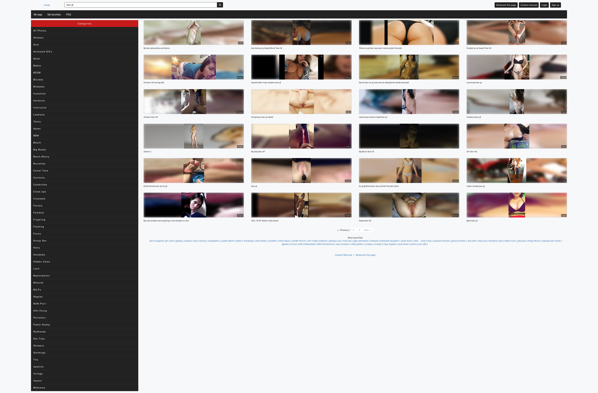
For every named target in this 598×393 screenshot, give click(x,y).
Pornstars (39, 317)
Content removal (529, 5)
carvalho (272, 240)
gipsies (285, 244)
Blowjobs (39, 86)
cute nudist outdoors (317, 240)
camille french (298, 240)
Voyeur (37, 380)
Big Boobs (39, 149)
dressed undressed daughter (384, 240)
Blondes (38, 79)
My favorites (54, 14)
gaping (179, 240)
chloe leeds (260, 240)
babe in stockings (244, 240)
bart (151, 240)
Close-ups (39, 191)
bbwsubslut (309, 244)
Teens (37, 121)
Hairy (36, 247)
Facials (38, 205)
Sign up (555, 5)
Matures (38, 282)
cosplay (369, 244)
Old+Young (40, 310)
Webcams (39, 387)
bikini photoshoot (325, 244)
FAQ (68, 14)
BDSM (37, 72)
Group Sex (40, 240)
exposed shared (441, 240)
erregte (378, 244)
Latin (36, 268)
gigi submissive (361, 240)
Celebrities (40, 184)
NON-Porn (39, 303)
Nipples (38, 296)
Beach (37, 142)
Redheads (39, 331)
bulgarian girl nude (164, 240)
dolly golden (357, 244)
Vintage (38, 373)
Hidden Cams (41, 261)
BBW (36, 135)
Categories (85, 23)
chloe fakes (284, 240)
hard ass (347, 240)
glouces (521, 240)
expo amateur (342, 244)
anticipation (213, 240)
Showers (38, 345)
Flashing (38, 226)
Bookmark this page (506, 5)
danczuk (482, 240)
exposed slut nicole (551, 240)
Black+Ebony (41, 156)
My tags (38, 14)
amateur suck (190, 240)
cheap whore (533, 240)
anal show (403, 244)
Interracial (40, 107)
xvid (47, 5)
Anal (36, 44)
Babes (37, 65)
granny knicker (458, 240)
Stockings (39, 352)
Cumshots (39, 93)
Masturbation (41, 275)
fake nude (419, 240)
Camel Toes (40, 170)
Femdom (38, 212)
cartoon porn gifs (418, 244)
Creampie (39, 198)
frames (202, 240)
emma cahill (296, 244)
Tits (35, 359)
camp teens (406, 240)
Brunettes (39, 163)
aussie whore (227, 240)
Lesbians (39, 114)
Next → (368, 230)
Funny (37, 233)
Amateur (38, 37)
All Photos (39, 30)
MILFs (37, 289)
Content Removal (343, 254)
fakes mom (510, 240)
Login (544, 5)
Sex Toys (39, 338)
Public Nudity (41, 324)
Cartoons (39, 177)
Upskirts (38, 366)
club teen (472, 240)
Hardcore (39, 100)
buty (429, 240)
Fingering (39, 219)
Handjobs (39, 254)
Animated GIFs (42, 51)
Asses (37, 128)
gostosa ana (335, 240)
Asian (36, 58)
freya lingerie (389, 244)
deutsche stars (496, 240)
